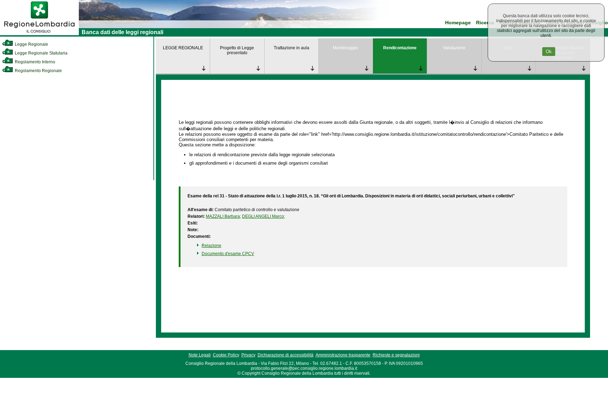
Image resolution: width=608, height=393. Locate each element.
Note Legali (200, 355)
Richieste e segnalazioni (396, 355)
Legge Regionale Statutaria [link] (41, 53)
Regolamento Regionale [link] (38, 70)
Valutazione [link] (454, 47)
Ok (549, 51)
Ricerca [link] (485, 22)
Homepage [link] (458, 22)
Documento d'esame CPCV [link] (228, 253)
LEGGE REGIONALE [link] (183, 47)
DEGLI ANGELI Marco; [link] (263, 216)
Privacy (248, 355)
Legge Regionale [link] (31, 44)
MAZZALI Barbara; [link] (223, 216)
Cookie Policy (226, 355)
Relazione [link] (211, 245)
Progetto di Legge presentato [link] (237, 50)
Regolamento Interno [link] (34, 61)
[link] (39, 33)
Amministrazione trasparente (343, 355)
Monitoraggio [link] (345, 47)
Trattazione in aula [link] (291, 47)
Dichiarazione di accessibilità (286, 355)
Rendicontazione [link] (400, 47)
